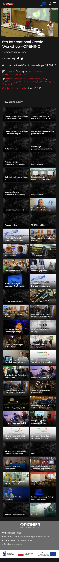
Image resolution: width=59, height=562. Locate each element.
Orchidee (22, 81)
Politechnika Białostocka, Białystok (23, 73)
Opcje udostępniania (14, 88)
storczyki (34, 81)
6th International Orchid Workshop (26, 78)
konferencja (9, 81)
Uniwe (17, 84)
